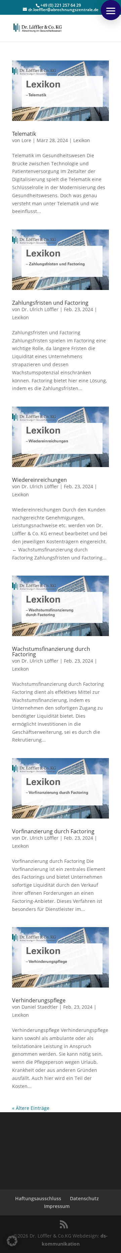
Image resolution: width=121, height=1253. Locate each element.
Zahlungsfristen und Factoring (50, 302)
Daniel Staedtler (40, 1007)
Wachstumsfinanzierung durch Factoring (51, 651)
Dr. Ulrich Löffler (40, 309)
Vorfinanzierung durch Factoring (53, 831)
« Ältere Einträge (30, 1108)
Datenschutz (84, 1198)
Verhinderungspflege (39, 1000)
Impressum (57, 1206)
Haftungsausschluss (38, 1198)
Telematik (24, 133)
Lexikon (81, 140)
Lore (26, 140)
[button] (111, 10)
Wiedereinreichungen (39, 480)
